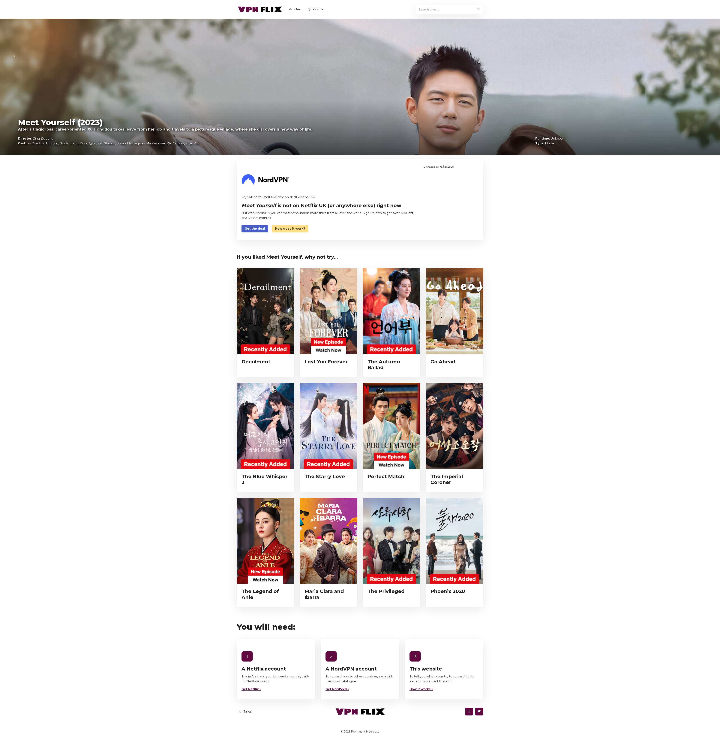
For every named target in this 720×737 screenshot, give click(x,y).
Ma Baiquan (136, 143)
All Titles (245, 711)
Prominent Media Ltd (365, 731)
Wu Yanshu (175, 143)
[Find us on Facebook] (469, 711)
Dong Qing (88, 143)
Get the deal (255, 228)
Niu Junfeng (69, 143)
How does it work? (290, 228)
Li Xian (121, 143)
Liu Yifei (32, 143)
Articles (294, 9)
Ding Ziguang (43, 138)
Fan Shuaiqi (106, 143)
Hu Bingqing (48, 143)
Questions (315, 9)
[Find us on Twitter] (479, 711)
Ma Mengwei (155, 143)
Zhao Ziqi (192, 143)
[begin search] (478, 9)
